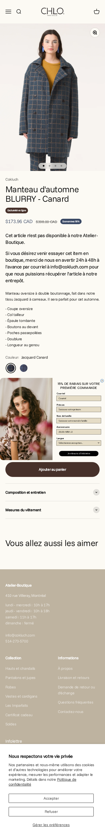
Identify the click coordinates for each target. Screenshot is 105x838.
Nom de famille (64, 416)
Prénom (61, 404)
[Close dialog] (102, 380)
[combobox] (78, 443)
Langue (60, 438)
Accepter (51, 798)
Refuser (51, 811)
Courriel (61, 393)
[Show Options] (98, 443)
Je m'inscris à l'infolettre (78, 453)
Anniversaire (63, 427)
